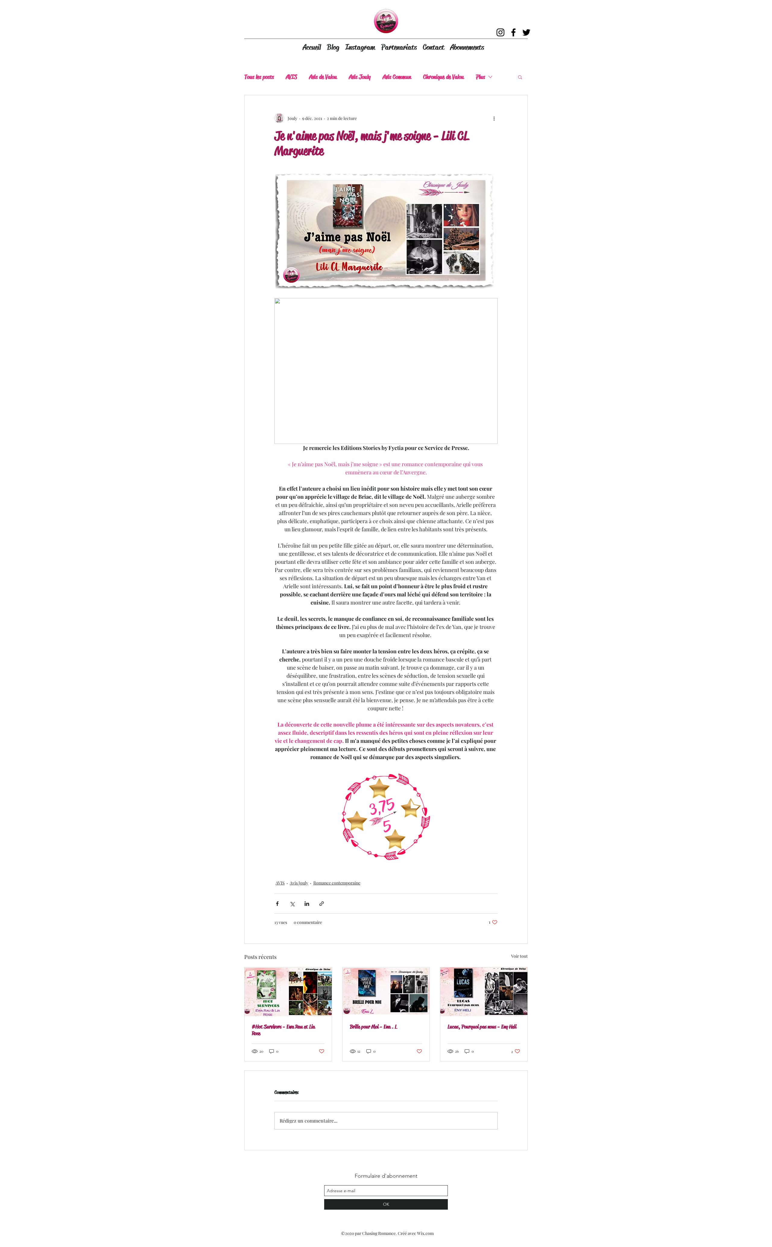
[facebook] (513, 32)
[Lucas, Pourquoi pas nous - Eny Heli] (483, 991)
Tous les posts (259, 77)
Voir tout (519, 956)
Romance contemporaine (336, 883)
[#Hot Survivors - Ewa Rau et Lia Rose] (288, 991)
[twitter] (526, 32)
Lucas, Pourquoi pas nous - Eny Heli (482, 1026)
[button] (520, 76)
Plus (480, 77)
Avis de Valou (323, 77)
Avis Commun (397, 77)
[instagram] (500, 32)
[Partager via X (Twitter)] (292, 903)
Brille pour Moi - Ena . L (373, 1026)
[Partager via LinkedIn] (307, 903)
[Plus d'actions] (494, 118)
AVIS (291, 77)
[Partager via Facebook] (277, 903)
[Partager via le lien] (321, 903)
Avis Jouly (360, 77)
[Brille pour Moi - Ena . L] (386, 991)
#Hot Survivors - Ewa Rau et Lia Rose (283, 1030)
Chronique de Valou (443, 77)
